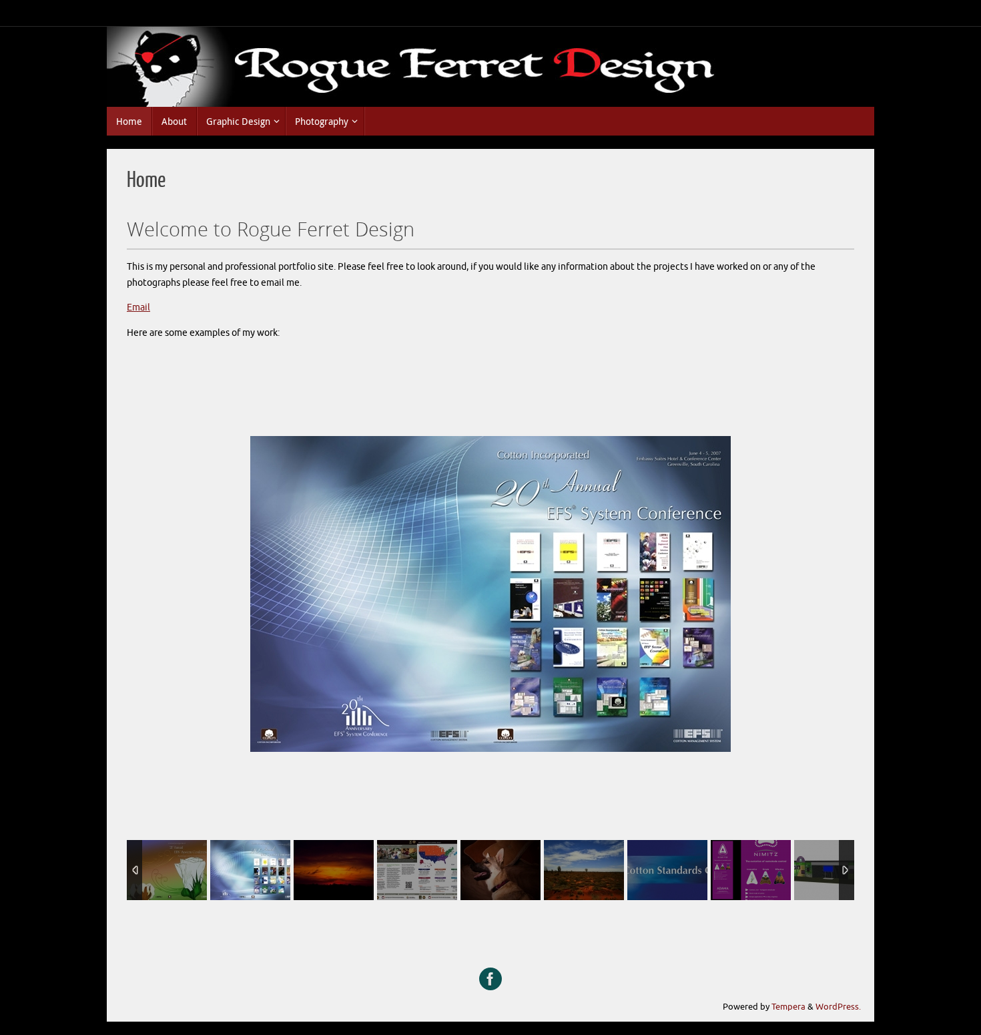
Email (138, 307)
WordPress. (838, 1007)
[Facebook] (490, 979)
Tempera (788, 1007)
